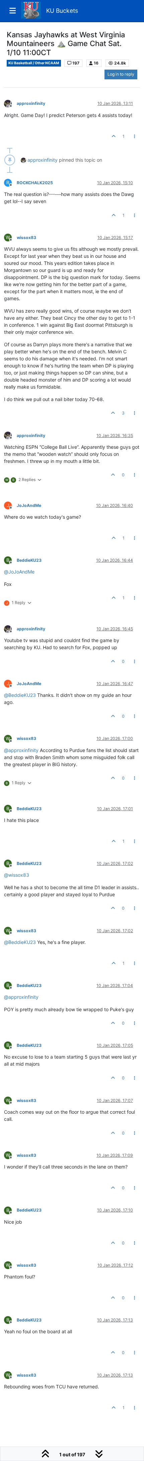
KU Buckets (62, 10)
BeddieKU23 (29, 560)
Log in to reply (120, 74)
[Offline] (10, 103)
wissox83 (26, 237)
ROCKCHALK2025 (35, 182)
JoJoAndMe (29, 505)
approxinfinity (31, 103)
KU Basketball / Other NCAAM (33, 63)
